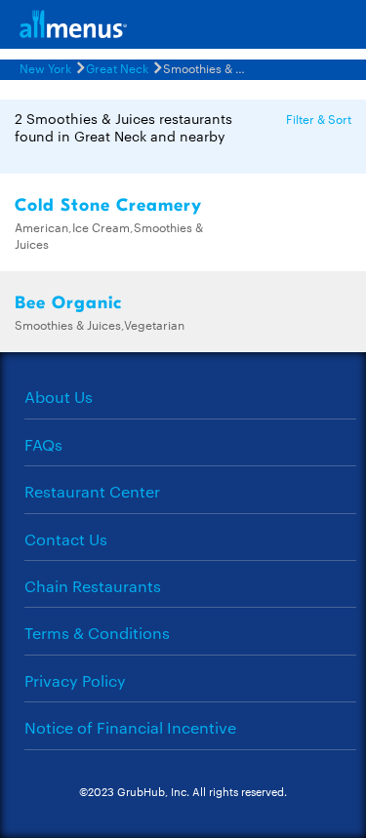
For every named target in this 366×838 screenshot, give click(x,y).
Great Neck (117, 67)
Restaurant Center (92, 491)
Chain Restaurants (92, 586)
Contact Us (65, 539)
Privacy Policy (75, 680)
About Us (58, 396)
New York (45, 67)
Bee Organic (68, 303)
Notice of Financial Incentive (130, 727)
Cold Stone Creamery (108, 205)
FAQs (43, 444)
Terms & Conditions (97, 632)
